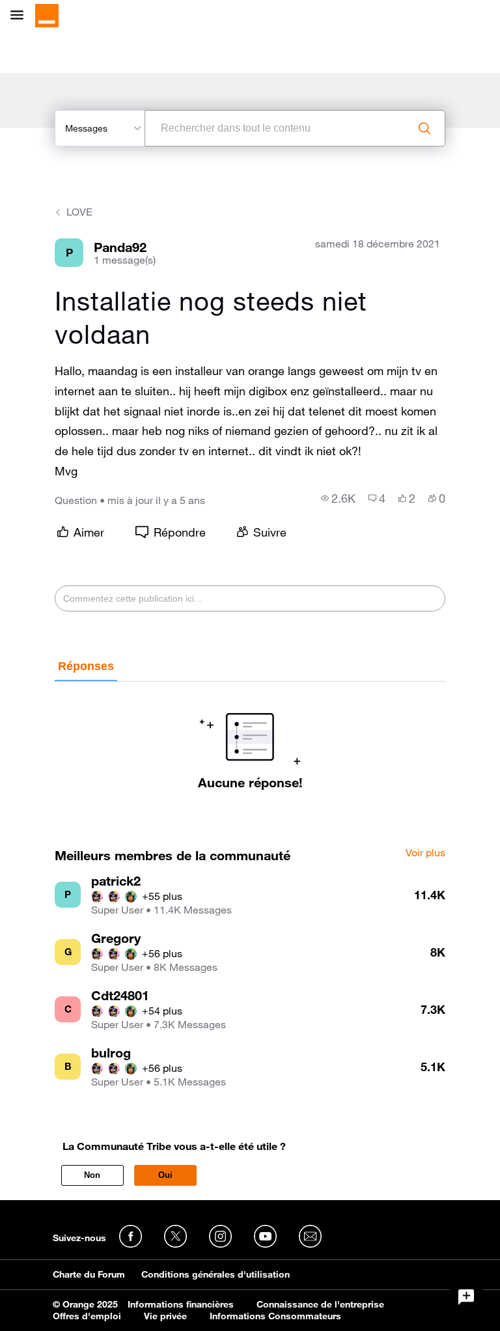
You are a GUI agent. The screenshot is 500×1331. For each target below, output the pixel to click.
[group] (338, 498)
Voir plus (425, 853)
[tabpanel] (250, 736)
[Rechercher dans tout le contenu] (424, 128)
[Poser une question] (466, 1297)
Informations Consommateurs (275, 1316)
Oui (165, 1175)
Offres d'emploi (87, 1316)
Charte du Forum (89, 1274)
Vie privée (165, 1316)
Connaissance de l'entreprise (320, 1304)
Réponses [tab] (86, 666)
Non (92, 1175)
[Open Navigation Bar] (20, 15)
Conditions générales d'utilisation (215, 1274)
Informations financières (181, 1304)
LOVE (79, 211)
